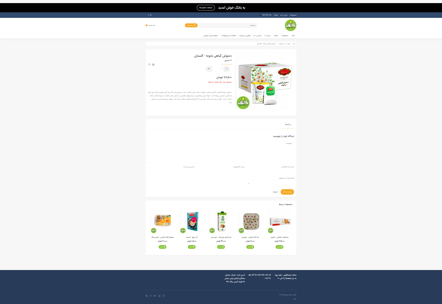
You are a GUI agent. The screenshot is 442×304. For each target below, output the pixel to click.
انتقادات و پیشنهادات (228, 35)
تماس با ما (283, 15)
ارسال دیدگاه (287, 192)
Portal (281, 295)
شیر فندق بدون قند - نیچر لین (250, 237)
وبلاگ (276, 15)
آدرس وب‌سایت (188, 166)
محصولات (293, 15)
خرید (279, 247)
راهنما (276, 35)
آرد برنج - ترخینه (221, 237)
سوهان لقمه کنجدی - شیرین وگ (192, 237)
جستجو (190, 25)
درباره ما (267, 35)
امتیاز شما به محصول (286, 178)
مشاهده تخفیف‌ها (205, 7)
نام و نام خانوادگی (287, 166)
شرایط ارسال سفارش (210, 35)
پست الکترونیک (238, 166)
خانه (293, 35)
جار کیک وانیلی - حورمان (279, 237)
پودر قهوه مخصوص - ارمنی (162, 237)
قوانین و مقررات (244, 35)
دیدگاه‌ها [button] (288, 124)
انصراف (275, 192)
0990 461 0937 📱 (265, 15)
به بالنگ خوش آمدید (231, 7)
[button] (150, 15)
